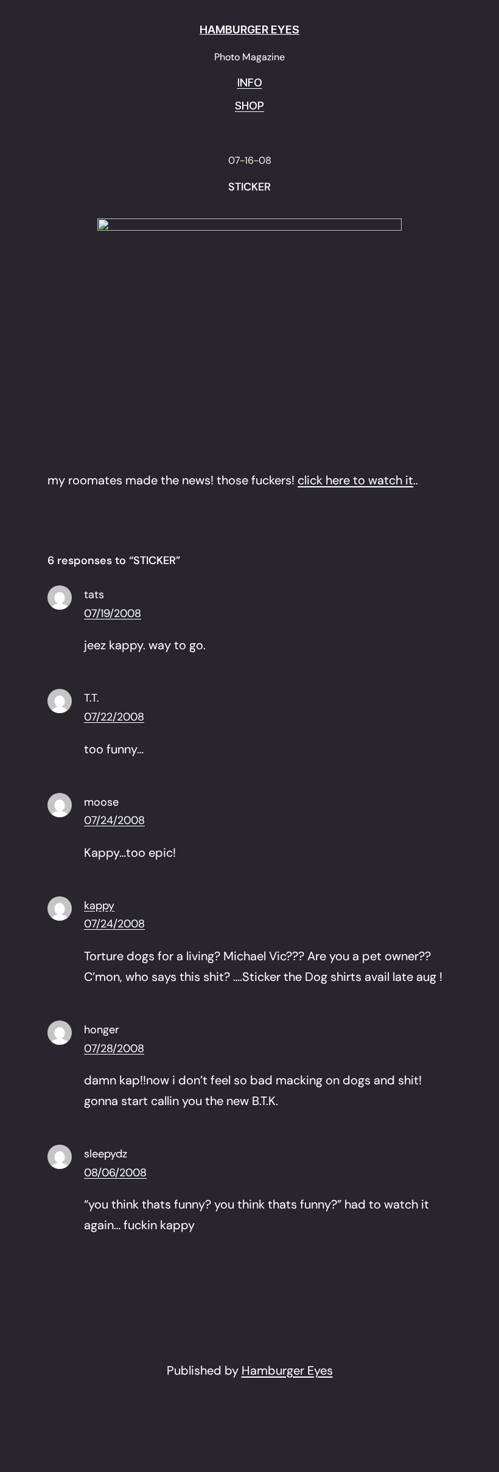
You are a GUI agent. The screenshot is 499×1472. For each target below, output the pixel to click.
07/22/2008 (114, 717)
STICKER (249, 187)
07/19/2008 (112, 613)
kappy (99, 905)
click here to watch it (355, 480)
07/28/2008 (114, 1048)
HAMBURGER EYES (249, 29)
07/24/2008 (114, 820)
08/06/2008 (115, 1172)
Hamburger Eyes (287, 1370)
